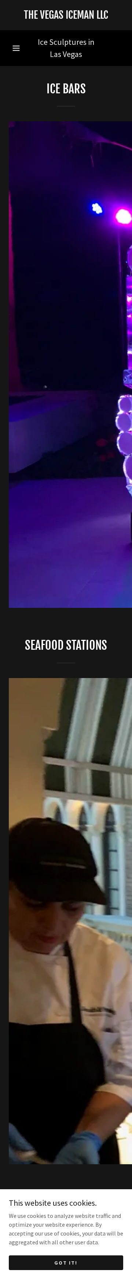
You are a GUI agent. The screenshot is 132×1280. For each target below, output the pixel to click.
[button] (16, 48)
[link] (66, 15)
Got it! (65, 1262)
